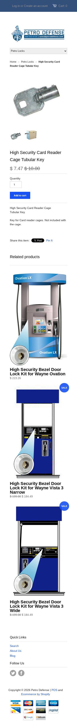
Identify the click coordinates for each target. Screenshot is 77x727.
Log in (16, 5)
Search (14, 645)
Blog (12, 655)
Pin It (49, 240)
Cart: (62, 5)
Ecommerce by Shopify (35, 694)
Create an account (36, 5)
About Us (15, 650)
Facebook (21, 673)
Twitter (13, 673)
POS (54, 690)
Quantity (15, 178)
